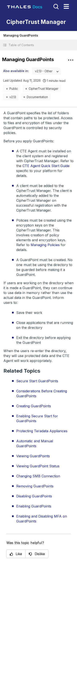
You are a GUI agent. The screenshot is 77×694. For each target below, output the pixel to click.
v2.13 (12, 97)
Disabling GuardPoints (34, 496)
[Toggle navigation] (66, 6)
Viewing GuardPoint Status (37, 466)
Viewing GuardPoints (33, 456)
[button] (38, 45)
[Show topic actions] (70, 60)
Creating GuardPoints (33, 406)
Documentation (37, 97)
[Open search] (55, 6)
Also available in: (16, 71)
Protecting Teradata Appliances (41, 431)
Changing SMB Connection (38, 476)
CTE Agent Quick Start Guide (46, 166)
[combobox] (46, 71)
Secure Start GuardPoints (37, 381)
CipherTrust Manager (43, 88)
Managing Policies (45, 245)
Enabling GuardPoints (33, 506)
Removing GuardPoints (34, 486)
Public (13, 88)
